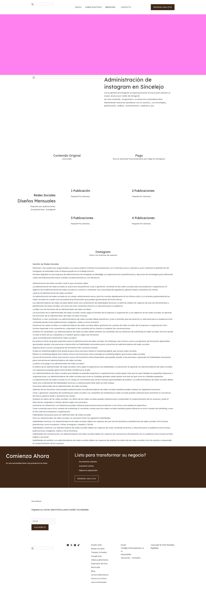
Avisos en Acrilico (99, 578)
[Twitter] (71, 545)
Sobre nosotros (93, 7)
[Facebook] (68, 545)
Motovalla (95, 567)
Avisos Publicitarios (99, 575)
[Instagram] (75, 545)
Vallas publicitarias (99, 560)
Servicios (110, 7)
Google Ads (96, 556)
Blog (93, 571)
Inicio (78, 7)
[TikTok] (78, 545)
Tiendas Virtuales (99, 552)
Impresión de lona (99, 563)
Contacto (126, 7)
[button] (163, 7)
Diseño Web (96, 545)
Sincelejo (99, 274)
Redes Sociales (98, 548)
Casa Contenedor (99, 582)
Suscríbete (40, 527)
